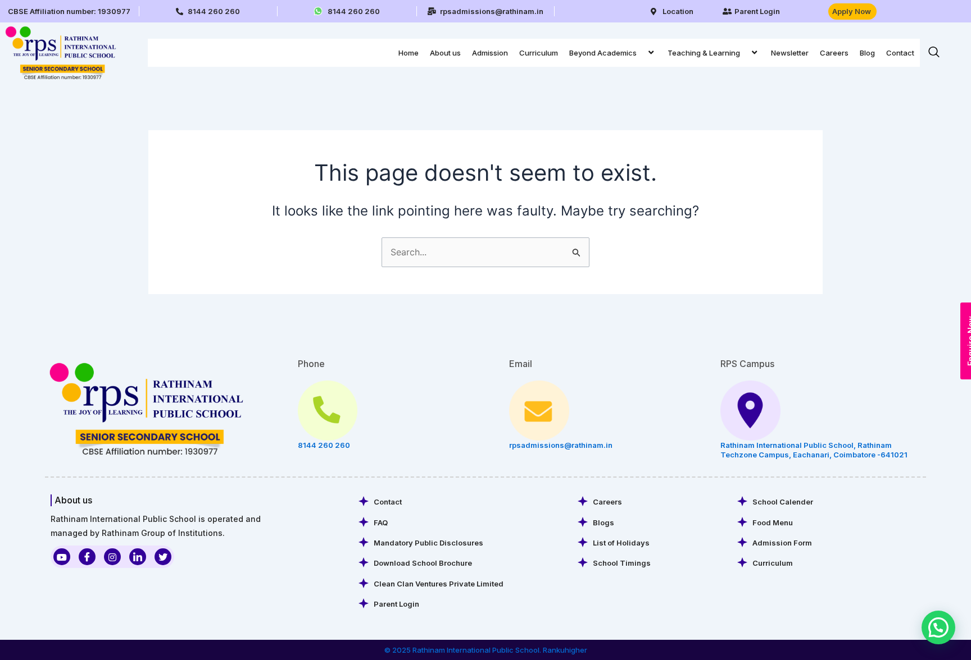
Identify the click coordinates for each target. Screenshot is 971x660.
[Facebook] (87, 556)
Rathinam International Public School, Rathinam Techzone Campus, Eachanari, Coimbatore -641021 (814, 450)
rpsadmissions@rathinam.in (560, 445)
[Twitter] (163, 556)
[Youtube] (61, 556)
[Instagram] (112, 556)
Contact (900, 52)
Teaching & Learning (704, 52)
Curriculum (538, 52)
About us (445, 52)
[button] (641, 52)
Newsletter (790, 52)
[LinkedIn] (137, 556)
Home (408, 52)
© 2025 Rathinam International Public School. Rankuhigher (485, 649)
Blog (867, 52)
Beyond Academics (603, 52)
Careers (834, 52)
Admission (490, 52)
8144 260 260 (324, 445)
